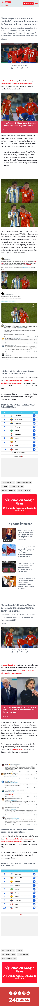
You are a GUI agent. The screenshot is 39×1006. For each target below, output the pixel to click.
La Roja (4, 486)
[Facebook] (17, 68)
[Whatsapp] (12, 68)
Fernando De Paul (24, 490)
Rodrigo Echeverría (8, 490)
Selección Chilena (8, 482)
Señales (28, 3)
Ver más (5, 130)
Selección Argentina (24, 482)
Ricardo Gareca (23, 954)
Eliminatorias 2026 (16, 486)
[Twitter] (22, 68)
